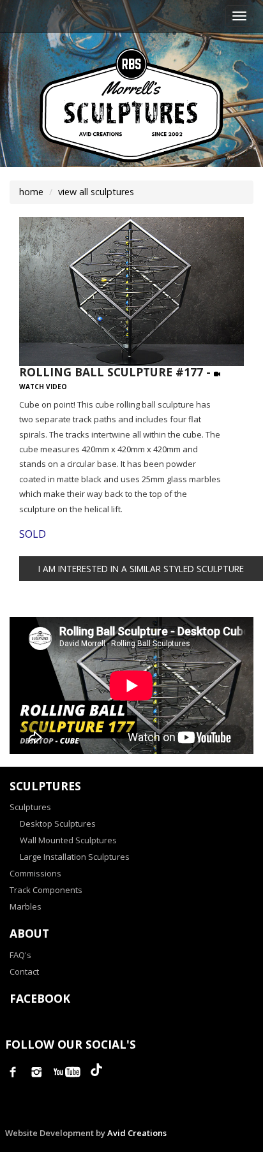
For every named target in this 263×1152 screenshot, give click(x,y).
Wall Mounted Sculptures (68, 840)
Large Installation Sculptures (75, 856)
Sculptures (30, 807)
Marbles (25, 906)
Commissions (35, 873)
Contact (24, 971)
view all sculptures (96, 192)
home (31, 192)
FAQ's (20, 955)
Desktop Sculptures (58, 823)
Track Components (46, 890)
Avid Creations (137, 1133)
